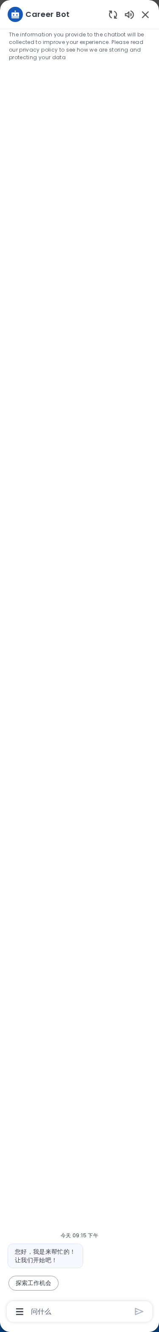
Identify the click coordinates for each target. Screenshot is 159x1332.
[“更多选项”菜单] (19, 1312)
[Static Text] (129, 14)
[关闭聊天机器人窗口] (145, 14)
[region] (79, 662)
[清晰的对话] (113, 14)
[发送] (139, 1311)
